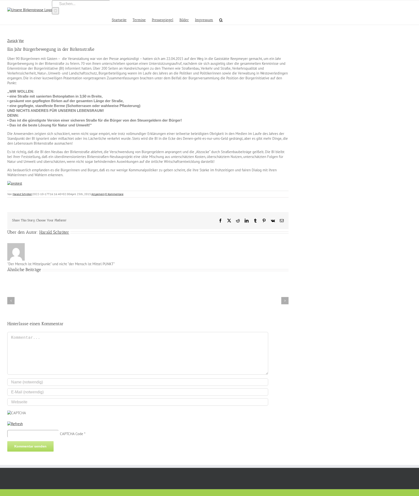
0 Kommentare (114, 194)
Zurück (12, 40)
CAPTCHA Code (71, 433)
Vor (21, 40)
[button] (221, 19)
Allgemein (98, 194)
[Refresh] (15, 424)
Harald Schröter (22, 194)
